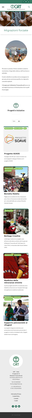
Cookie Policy (16, 396)
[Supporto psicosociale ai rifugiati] (16, 308)
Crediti (16, 400)
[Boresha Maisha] (16, 179)
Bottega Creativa (12, 236)
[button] (3, 7)
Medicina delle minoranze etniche (13, 281)
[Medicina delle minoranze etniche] (16, 266)
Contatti (16, 398)
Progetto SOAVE (12, 154)
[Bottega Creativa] (16, 221)
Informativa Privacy (16, 394)
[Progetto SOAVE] (16, 139)
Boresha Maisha (11, 194)
